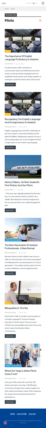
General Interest (11, 177)
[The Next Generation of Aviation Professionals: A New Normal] (23, 229)
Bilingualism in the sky (16, 308)
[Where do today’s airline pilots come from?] (23, 355)
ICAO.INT (32, 414)
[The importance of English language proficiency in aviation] (23, 41)
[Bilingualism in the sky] (23, 292)
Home (12, 414)
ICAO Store (22, 414)
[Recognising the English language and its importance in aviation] (23, 104)
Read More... (10, 84)
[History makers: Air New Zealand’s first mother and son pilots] (23, 166)
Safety (8, 51)
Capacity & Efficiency (13, 240)
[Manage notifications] (5, 423)
